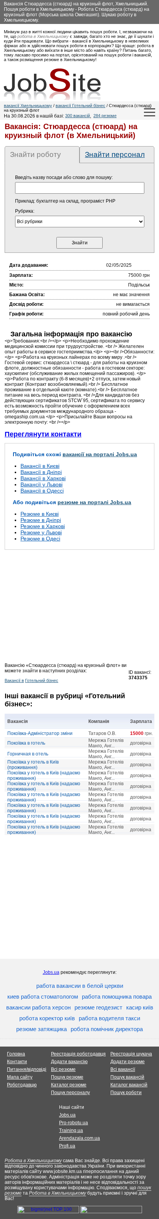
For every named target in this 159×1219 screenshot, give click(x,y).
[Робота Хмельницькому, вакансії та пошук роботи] (52, 84)
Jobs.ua (51, 972)
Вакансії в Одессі (42, 491)
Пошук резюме (67, 1077)
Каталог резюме (68, 1085)
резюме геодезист (98, 1007)
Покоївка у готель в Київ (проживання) (33, 764)
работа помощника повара (117, 996)
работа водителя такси (109, 1018)
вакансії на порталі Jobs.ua (100, 454)
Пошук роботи (126, 1092)
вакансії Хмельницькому (28, 105)
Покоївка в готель (26, 743)
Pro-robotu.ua (73, 1122)
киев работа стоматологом (42, 996)
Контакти (17, 1061)
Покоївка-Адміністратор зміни (40, 733)
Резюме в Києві (39, 514)
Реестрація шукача (131, 1054)
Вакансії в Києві (39, 466)
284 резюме (105, 115)
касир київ (139, 1007)
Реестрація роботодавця (78, 1054)
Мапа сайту (19, 1077)
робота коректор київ (47, 1018)
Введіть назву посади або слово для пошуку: (64, 177)
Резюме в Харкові (42, 526)
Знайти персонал (115, 154)
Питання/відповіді (26, 1069)
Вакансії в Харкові (43, 478)
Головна (16, 1054)
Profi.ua (67, 1146)
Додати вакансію (69, 1061)
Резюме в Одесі (40, 538)
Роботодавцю (22, 1085)
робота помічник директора (107, 1029)
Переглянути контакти (43, 434)
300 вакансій (77, 115)
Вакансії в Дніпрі (41, 472)
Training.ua (71, 1130)
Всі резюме (63, 1069)
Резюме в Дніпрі (40, 520)
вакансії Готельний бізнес (80, 105)
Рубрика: (24, 211)
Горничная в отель (27, 754)
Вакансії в (14, 680)
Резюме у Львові (41, 532)
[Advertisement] (79, 608)
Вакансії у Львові (41, 484)
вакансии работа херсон (38, 1007)
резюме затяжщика (41, 1029)
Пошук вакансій (127, 1077)
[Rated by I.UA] (111, 1211)
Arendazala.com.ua (79, 1138)
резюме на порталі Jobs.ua (94, 502)
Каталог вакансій (128, 1085)
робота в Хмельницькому (43, 36)
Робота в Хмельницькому (33, 1160)
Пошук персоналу (70, 1092)
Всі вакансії (122, 1069)
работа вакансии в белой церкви (79, 985)
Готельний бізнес (41, 680)
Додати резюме (127, 1061)
